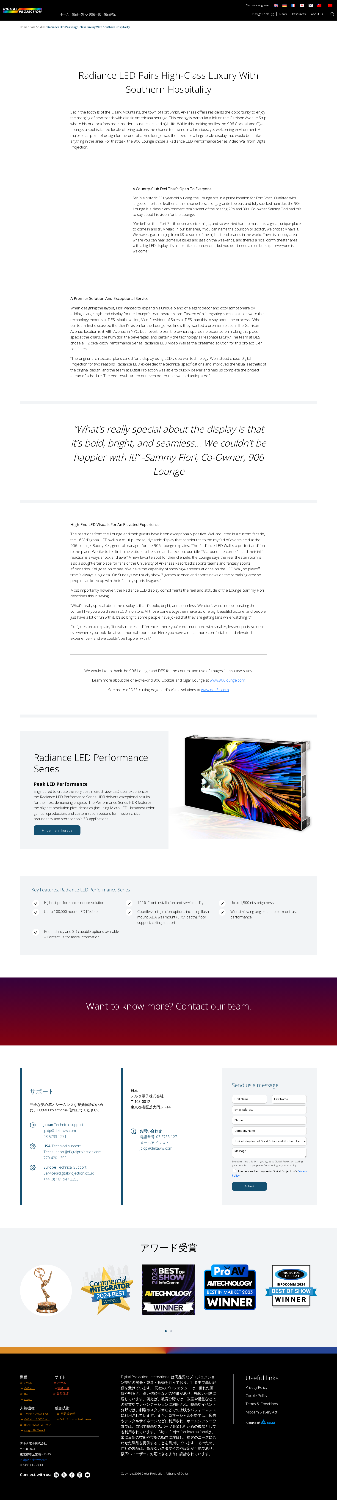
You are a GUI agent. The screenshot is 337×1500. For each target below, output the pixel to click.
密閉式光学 (68, 1414)
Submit (249, 1186)
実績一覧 (95, 14)
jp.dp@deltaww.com (60, 1130)
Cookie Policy (256, 1395)
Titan (27, 1394)
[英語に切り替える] (275, 5)
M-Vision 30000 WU (37, 1419)
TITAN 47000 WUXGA (37, 1425)
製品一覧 (78, 14)
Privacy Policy (256, 1387)
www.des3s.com (215, 689)
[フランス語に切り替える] (293, 5)
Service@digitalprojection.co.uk (69, 1173)
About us (317, 14)
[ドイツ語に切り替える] (284, 5)
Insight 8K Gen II (34, 1430)
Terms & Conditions (262, 1403)
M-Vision (29, 1388)
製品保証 (110, 14)
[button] (166, 1331)
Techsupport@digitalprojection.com (72, 1151)
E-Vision (29, 1383)
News (283, 14)
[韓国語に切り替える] (310, 5)
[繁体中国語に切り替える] (318, 5)
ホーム (64, 14)
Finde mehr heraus (57, 830)
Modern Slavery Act (261, 1412)
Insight (28, 1399)
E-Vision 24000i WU (36, 1414)
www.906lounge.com (227, 680)
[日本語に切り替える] (302, 5)
